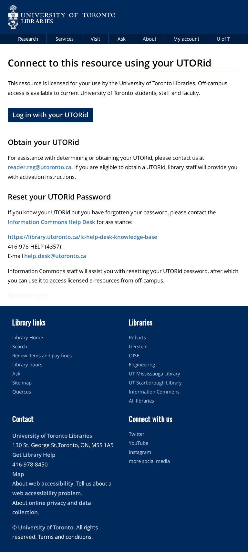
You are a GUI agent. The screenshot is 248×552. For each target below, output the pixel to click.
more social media (149, 461)
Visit (95, 39)
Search (19, 346)
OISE (134, 355)
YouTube (138, 443)
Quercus (21, 391)
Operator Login (27, 295)
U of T (223, 39)
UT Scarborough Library (155, 382)
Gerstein (138, 346)
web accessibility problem (46, 493)
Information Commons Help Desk (51, 222)
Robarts (137, 337)
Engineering (142, 364)
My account (186, 39)
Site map (22, 382)
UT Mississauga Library (154, 373)
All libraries (141, 400)
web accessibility (51, 483)
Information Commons (154, 391)
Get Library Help (34, 454)
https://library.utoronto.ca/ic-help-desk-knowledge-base (82, 236)
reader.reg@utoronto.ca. (40, 167)
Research (28, 39)
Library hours (27, 364)
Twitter (136, 434)
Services (65, 39)
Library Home (27, 337)
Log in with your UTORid (50, 114)
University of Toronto (45, 527)
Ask (122, 39)
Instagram (140, 452)
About (149, 39)
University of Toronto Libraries (52, 435)
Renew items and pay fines (42, 355)
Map (18, 474)
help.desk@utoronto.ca (55, 256)
